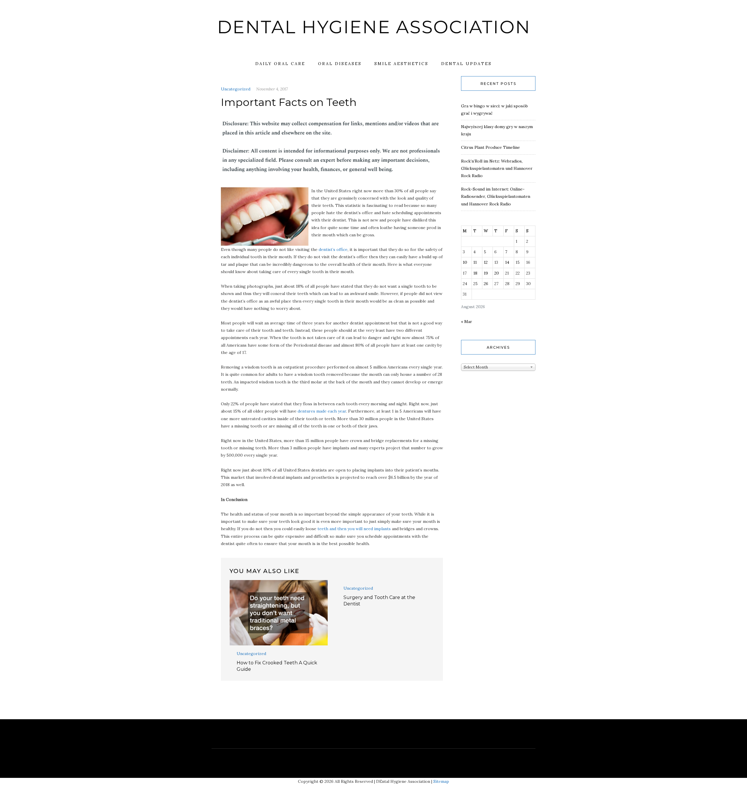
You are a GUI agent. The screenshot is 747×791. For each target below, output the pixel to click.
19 (486, 273)
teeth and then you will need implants (354, 528)
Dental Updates (466, 63)
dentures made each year (322, 411)
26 (486, 283)
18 (475, 273)
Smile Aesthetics (401, 63)
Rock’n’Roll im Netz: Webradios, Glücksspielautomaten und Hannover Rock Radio (497, 168)
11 (475, 262)
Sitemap (441, 781)
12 (486, 262)
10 (465, 262)
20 (496, 273)
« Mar (466, 321)
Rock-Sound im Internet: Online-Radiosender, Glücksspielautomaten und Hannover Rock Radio (495, 196)
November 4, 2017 (272, 89)
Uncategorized (235, 89)
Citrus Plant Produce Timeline (490, 147)
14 (507, 262)
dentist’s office (333, 249)
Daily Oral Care (280, 63)
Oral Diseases (340, 63)
